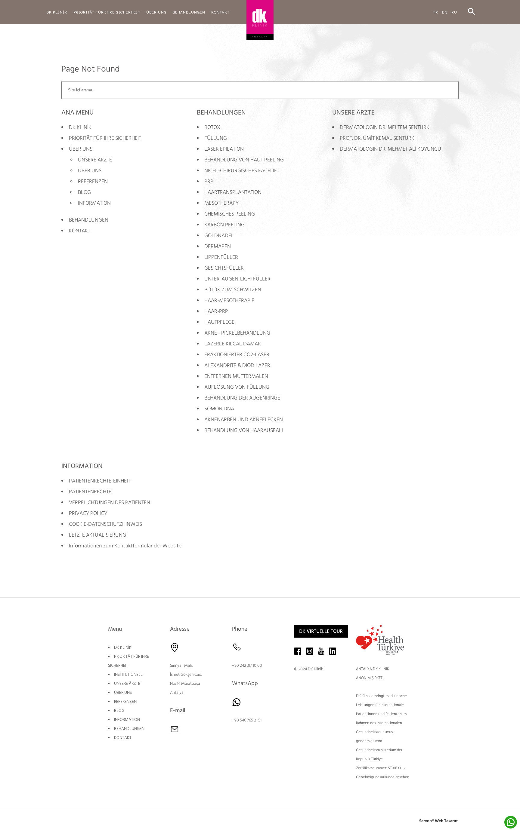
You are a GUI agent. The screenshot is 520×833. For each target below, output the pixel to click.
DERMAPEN (217, 246)
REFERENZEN (93, 181)
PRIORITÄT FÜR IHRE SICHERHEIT (105, 138)
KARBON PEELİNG (224, 224)
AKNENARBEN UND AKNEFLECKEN (243, 419)
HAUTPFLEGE (219, 322)
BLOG (84, 192)
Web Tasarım (447, 821)
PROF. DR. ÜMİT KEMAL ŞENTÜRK (377, 138)
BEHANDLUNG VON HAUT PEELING (244, 160)
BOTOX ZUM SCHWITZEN (232, 289)
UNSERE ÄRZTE (95, 160)
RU (454, 12)
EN (444, 12)
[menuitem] (56, 12)
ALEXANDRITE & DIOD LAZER (237, 365)
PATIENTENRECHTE (90, 491)
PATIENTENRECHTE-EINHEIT (99, 481)
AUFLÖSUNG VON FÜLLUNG (236, 387)
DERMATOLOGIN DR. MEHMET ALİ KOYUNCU (390, 149)
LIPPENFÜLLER (221, 257)
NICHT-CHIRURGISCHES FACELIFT (241, 170)
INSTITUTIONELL (128, 675)
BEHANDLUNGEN (88, 220)
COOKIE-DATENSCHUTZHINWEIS (105, 524)
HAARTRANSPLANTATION (233, 192)
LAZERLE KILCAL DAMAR (232, 344)
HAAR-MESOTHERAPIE (229, 300)
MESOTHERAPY (221, 203)
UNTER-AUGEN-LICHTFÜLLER (237, 279)
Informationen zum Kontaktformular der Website (125, 546)
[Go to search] (471, 12)
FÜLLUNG (215, 138)
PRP (208, 181)
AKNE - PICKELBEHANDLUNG (237, 333)
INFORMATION (94, 203)
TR (435, 12)
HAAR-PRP (216, 311)
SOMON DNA (219, 408)
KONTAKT (79, 230)
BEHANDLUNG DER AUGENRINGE (242, 398)
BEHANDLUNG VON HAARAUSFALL (244, 430)
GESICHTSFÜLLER (224, 268)
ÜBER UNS (80, 149)
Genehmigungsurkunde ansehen (382, 777)
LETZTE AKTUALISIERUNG (97, 535)
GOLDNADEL (219, 235)
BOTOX (212, 127)
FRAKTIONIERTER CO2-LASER (236, 354)
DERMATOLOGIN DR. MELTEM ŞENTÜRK (384, 127)
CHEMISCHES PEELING (229, 214)
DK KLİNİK (80, 127)
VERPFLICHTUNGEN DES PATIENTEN (109, 502)
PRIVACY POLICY (88, 513)
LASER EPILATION (224, 149)
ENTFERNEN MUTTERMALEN (236, 376)
